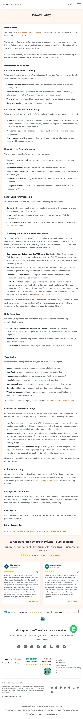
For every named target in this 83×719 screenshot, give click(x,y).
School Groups (61, 665)
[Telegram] (64, 646)
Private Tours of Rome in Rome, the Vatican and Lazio (24, 710)
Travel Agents (60, 663)
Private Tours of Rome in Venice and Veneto (41, 714)
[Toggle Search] (70, 4)
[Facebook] (18, 646)
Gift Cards (59, 670)
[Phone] (51, 646)
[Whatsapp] (31, 646)
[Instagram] (25, 646)
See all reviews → (56, 555)
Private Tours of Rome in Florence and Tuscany (61, 710)
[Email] (44, 646)
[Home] (21, 4)
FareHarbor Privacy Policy (43, 294)
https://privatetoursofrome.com (28, 32)
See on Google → (33, 601)
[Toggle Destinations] (79, 4)
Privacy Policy (6, 696)
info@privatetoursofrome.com (61, 400)
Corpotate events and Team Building (68, 668)
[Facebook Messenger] (38, 646)
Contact (58, 673)
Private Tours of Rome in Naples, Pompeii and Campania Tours (41, 706)
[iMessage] (57, 646)
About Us (59, 660)
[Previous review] (72, 611)
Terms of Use (17, 696)
